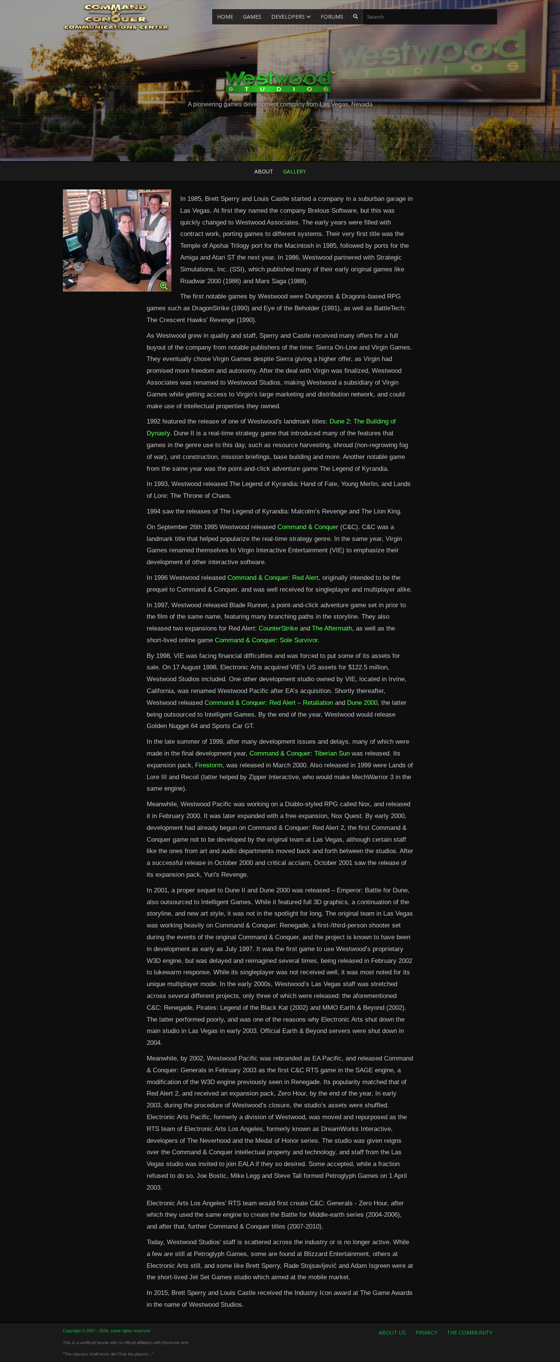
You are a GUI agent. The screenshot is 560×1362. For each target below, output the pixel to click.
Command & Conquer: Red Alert (272, 577)
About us (392, 1332)
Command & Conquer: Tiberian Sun (300, 753)
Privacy (426, 1332)
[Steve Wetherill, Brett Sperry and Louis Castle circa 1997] (117, 242)
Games (252, 16)
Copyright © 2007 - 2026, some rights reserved (106, 1330)
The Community (469, 1332)
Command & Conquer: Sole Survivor (266, 640)
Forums (332, 16)
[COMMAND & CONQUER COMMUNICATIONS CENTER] (116, 16)
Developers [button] (288, 16)
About (263, 171)
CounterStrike (278, 628)
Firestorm (208, 765)
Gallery (294, 171)
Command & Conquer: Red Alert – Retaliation (269, 702)
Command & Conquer (307, 527)
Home (225, 16)
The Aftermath (332, 628)
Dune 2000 (362, 702)
